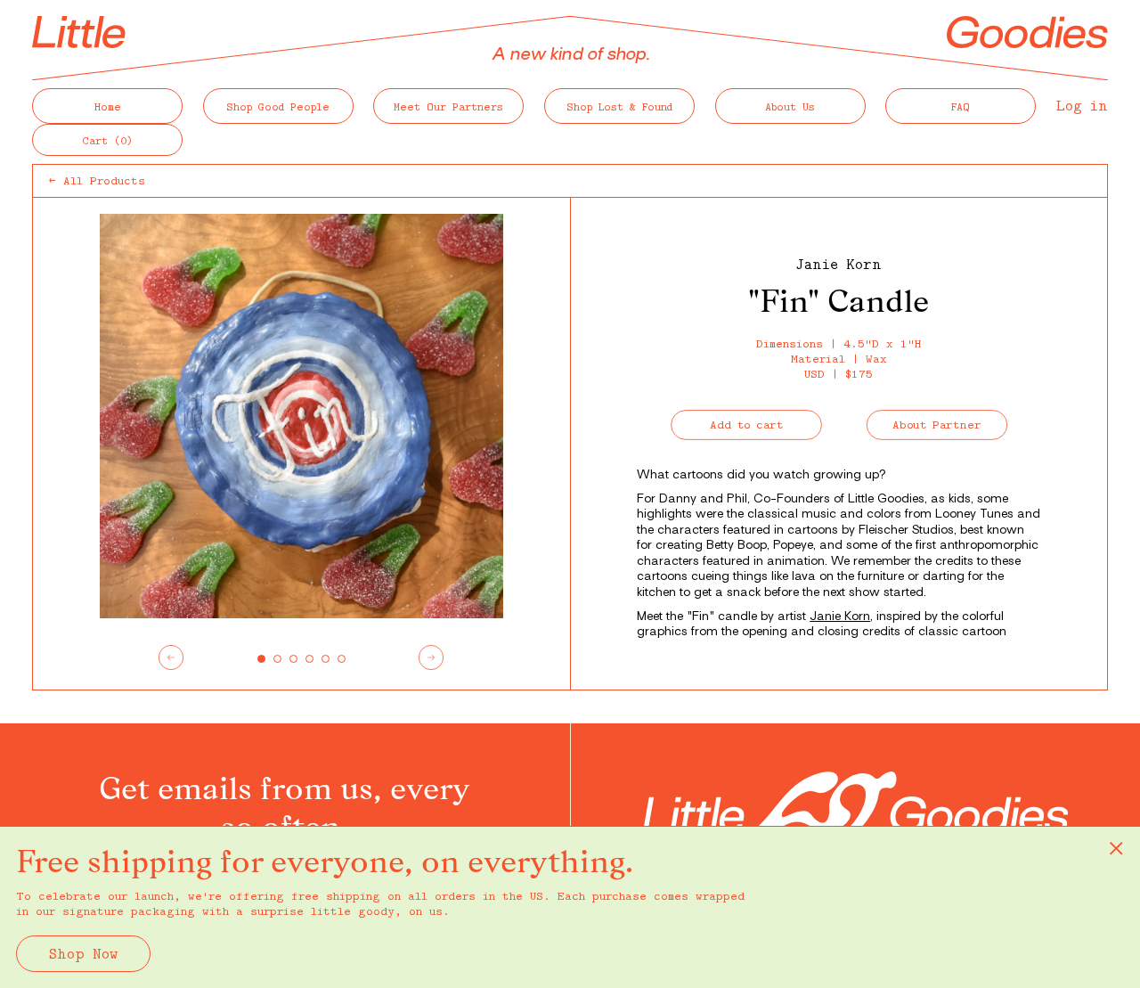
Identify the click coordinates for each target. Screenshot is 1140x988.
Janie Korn (838, 263)
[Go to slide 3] (293, 659)
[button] (107, 140)
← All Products (97, 180)
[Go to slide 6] (342, 659)
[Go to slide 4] (309, 659)
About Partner (937, 423)
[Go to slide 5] (326, 659)
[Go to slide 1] (261, 659)
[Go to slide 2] (277, 659)
